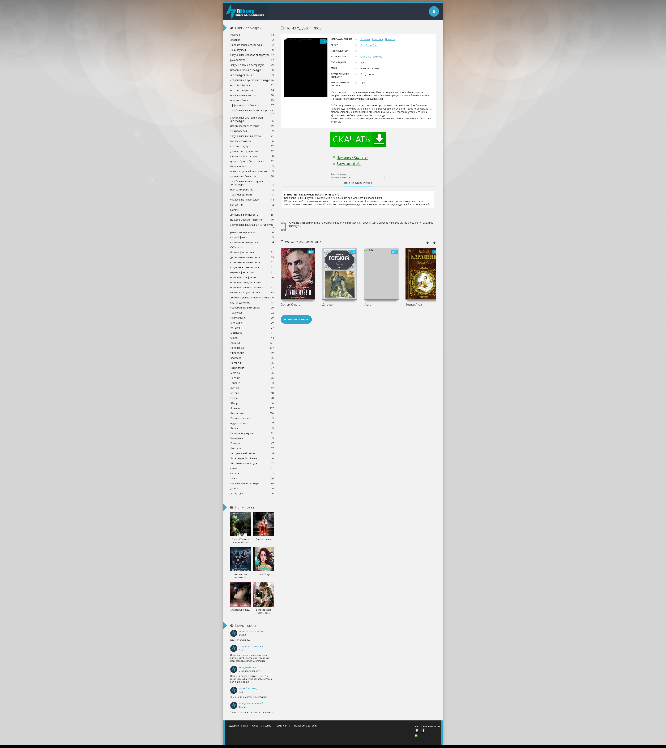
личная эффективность (252, 214)
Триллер (252, 383)
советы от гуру (252, 146)
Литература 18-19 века (252, 458)
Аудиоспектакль (252, 423)
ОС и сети (252, 247)
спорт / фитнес (252, 237)
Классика (377, 39)
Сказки (252, 337)
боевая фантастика (252, 252)
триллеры (252, 312)
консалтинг (252, 204)
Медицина (252, 332)
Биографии (252, 322)
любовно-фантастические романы (252, 297)
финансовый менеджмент (252, 156)
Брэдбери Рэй (368, 45)
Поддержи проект (237, 725)
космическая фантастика (252, 262)
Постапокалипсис (252, 418)
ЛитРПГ (252, 388)
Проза (252, 398)
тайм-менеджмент (252, 194)
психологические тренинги (252, 219)
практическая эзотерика (252, 126)
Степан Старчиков (371, 56)
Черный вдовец (248, 688)
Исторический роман (252, 453)
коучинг (252, 209)
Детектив (252, 362)
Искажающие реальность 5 (255, 646)
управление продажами (252, 151)
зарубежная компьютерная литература (252, 183)
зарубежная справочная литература (252, 110)
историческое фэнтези (252, 277)
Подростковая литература (252, 44)
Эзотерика (252, 438)
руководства (252, 60)
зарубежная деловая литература (252, 54)
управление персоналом (252, 199)
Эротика (252, 39)
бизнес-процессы (252, 166)
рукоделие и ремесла (252, 232)
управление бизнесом (252, 176)
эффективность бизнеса (252, 105)
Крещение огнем (248, 667)
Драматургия (252, 49)
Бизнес (252, 428)
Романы (365, 39)
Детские (252, 378)
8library (245, 11)
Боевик (252, 393)
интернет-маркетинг (252, 90)
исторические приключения (252, 287)
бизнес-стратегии (252, 141)
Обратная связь (261, 725)
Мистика (252, 373)
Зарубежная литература (252, 483)
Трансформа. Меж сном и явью (257, 631)
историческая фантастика (252, 282)
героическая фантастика (252, 292)
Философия (252, 352)
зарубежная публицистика (252, 136)
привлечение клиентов (252, 95)
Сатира (252, 473)
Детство (327, 304)
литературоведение (252, 75)
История (252, 327)
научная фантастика (252, 272)
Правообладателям (306, 725)
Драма (252, 488)
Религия (252, 34)
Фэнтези (252, 408)
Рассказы (252, 448)
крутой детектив (252, 302)
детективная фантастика (252, 257)
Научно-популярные (252, 433)
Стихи (252, 468)
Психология (252, 367)
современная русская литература (252, 80)
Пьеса (252, 478)
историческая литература (252, 70)
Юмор (252, 403)
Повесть (390, 39)
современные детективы (252, 307)
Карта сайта (282, 725)
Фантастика (252, 413)
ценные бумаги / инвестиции (252, 161)
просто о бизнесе (252, 100)
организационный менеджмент (252, 171)
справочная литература (252, 242)
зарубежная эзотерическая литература (252, 119)
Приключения (252, 317)
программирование (252, 189)
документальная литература (252, 65)
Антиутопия (252, 493)
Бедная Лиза (413, 304)
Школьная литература (252, 463)
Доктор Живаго (290, 304)
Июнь (368, 304)
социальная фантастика (252, 267)
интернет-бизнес (252, 85)
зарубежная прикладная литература (252, 225)
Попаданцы (252, 347)
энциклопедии (252, 131)
